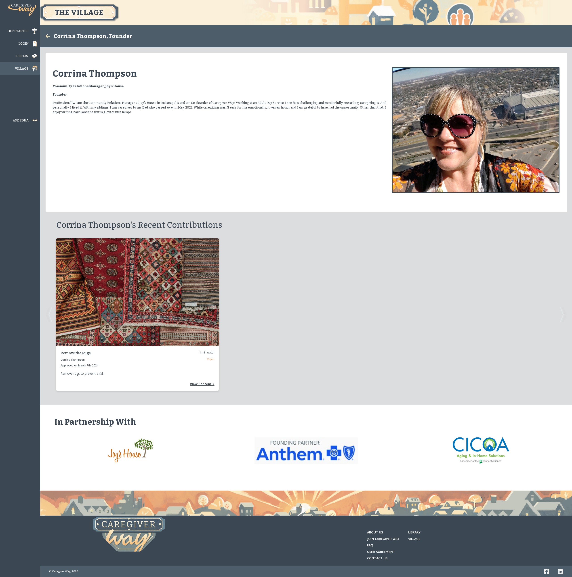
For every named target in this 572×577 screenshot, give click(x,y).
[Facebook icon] (546, 571)
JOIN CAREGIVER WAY (383, 539)
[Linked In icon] (560, 571)
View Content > (202, 384)
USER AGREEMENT (381, 552)
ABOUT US (375, 532)
